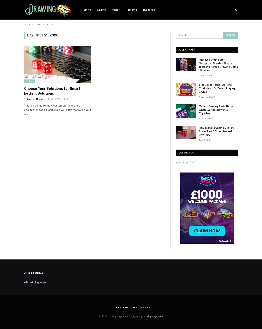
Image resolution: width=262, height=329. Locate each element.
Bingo (87, 9)
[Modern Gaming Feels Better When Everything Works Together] (186, 111)
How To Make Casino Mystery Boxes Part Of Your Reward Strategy (216, 131)
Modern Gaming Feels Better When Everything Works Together (216, 110)
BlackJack (149, 9)
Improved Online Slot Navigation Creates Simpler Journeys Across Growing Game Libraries (218, 65)
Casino (101, 9)
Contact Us (120, 307)
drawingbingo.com (153, 316)
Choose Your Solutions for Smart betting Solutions (52, 90)
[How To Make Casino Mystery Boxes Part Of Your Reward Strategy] (186, 132)
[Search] (236, 10)
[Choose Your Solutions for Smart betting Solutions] (57, 64)
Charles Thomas (35, 99)
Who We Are (141, 307)
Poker (116, 9)
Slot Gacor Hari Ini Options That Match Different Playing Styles (217, 88)
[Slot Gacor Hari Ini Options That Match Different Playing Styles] (186, 89)
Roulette (131, 9)
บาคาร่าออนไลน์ (185, 162)
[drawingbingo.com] (49, 10)
